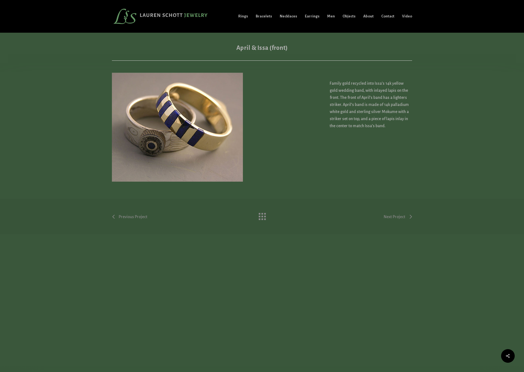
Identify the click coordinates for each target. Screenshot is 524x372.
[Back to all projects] (262, 215)
